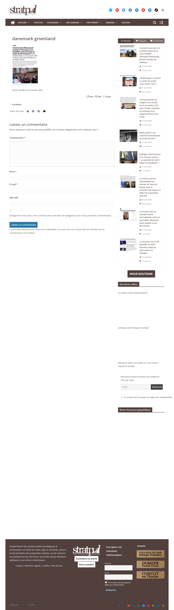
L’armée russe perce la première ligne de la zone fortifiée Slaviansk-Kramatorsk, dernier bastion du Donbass (149, 55)
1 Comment (146, 171)
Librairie (110, 22)
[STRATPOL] (13, 22)
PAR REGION (53, 22)
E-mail (14, 184)
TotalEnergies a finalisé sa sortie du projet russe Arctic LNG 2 (150, 81)
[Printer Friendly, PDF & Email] (98, 97)
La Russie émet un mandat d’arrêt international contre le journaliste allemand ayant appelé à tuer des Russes (149, 218)
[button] (28, 23)
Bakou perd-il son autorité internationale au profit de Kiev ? (149, 135)
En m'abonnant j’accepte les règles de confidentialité (148, 397)
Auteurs (22, 22)
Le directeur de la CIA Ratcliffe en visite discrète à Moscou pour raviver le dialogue (149, 247)
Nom (13, 171)
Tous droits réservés (45, 604)
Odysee (121, 366)
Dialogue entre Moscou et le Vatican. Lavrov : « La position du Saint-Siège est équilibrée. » (150, 158)
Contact (19, 565)
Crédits (46, 565)
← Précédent (15, 104)
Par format (92, 22)
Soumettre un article (86, 558)
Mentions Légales (33, 565)
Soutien (126, 22)
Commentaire (17, 137)
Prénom (108, 563)
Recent (127, 40)
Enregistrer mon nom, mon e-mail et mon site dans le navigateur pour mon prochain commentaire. (60, 215)
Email (107, 573)
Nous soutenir (86, 564)
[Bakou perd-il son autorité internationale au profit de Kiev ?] (128, 136)
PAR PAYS (38, 22)
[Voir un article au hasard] (161, 22)
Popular (143, 40)
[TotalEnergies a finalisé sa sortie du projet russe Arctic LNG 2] (128, 81)
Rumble (131, 366)
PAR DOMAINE (72, 22)
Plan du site (57, 565)
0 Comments (146, 70)
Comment (158, 40)
